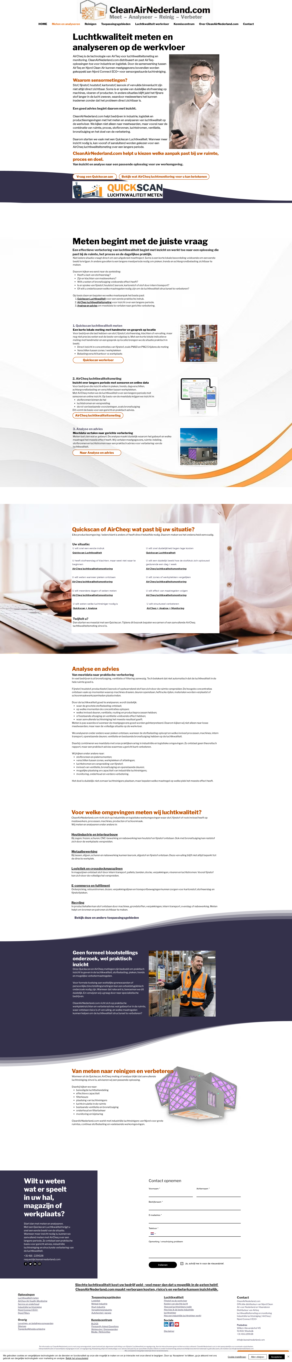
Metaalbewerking (84, 851)
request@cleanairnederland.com (42, 1259)
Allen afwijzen (257, 1356)
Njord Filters (24, 1313)
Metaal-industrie (99, 1303)
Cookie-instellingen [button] (237, 1356)
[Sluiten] (288, 1357)
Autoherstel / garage (101, 1312)
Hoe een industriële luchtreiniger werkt (182, 1315)
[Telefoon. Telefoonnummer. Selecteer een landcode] (153, 1233)
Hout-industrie (98, 1307)
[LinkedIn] (35, 1264)
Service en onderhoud (28, 1304)
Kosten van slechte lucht (176, 1303)
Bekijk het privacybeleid (77, 1358)
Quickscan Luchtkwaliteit (87, 552)
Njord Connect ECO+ (28, 1310)
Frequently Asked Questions (105, 1326)
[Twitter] (30, 1264)
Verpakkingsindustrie (101, 1309)
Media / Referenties (100, 1332)
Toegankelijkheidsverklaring (31, 1329)
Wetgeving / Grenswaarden (104, 1329)
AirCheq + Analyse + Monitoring (165, 608)
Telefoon (153, 1228)
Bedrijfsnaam (156, 1202)
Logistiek (95, 1300)
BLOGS (94, 1323)
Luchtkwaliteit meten (28, 1298)
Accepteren (276, 1356)
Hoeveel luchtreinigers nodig (178, 1306)
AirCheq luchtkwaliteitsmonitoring (92, 568)
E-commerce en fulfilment (90, 885)
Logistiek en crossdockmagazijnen (97, 868)
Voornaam (154, 1188)
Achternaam (203, 1188)
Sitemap (22, 1326)
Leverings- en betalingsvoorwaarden (35, 1323)
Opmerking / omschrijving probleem (166, 1241)
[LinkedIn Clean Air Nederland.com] (166, 1324)
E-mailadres (155, 1215)
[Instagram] (39, 1264)
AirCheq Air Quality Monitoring (32, 1301)
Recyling (77, 902)
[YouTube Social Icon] (177, 1324)
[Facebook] (26, 1264)
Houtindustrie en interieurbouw (94, 834)
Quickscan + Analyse (85, 608)
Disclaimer (169, 1331)
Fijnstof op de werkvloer (175, 1300)
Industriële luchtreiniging (30, 1307)
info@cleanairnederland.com (251, 1339)
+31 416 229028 (245, 1334)
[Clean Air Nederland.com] (171, 1324)
